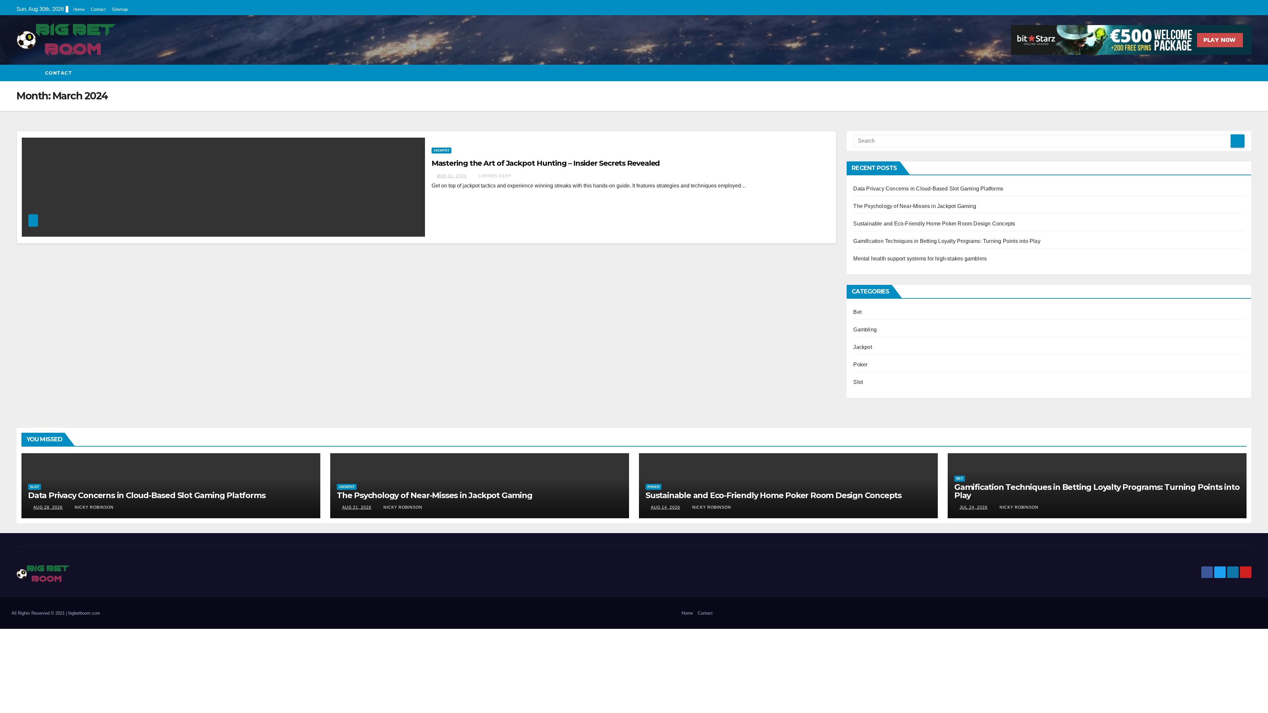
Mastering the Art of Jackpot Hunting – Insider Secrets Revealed (546, 163)
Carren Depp (494, 176)
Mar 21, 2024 (452, 176)
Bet (857, 312)
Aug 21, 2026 (356, 507)
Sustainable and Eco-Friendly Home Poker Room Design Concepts (934, 223)
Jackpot (441, 150)
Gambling (865, 329)
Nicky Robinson (93, 507)
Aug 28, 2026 (48, 507)
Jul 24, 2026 (974, 507)
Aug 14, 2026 (665, 507)
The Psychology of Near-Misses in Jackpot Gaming (914, 206)
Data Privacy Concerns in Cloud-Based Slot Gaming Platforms (928, 188)
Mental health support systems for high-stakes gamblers (920, 258)
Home (79, 9)
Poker (860, 364)
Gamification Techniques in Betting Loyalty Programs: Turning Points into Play (946, 241)
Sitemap (120, 9)
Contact (98, 9)
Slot (858, 382)
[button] (1247, 73)
